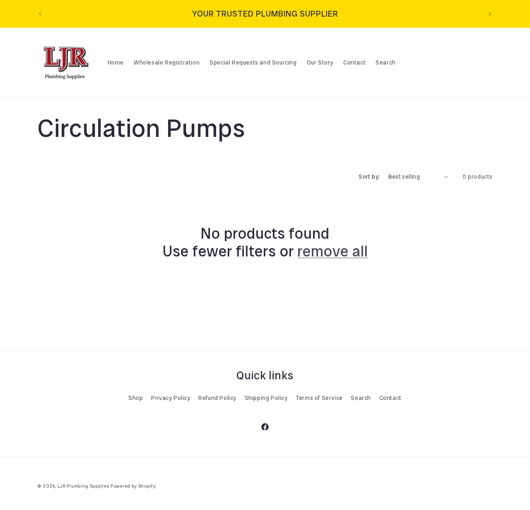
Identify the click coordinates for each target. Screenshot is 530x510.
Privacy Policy (170, 398)
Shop (135, 398)
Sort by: (369, 176)
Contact (390, 398)
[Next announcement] (490, 14)
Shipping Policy (266, 398)
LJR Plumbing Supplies (83, 486)
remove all (332, 251)
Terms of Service (319, 398)
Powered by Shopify (133, 486)
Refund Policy (217, 398)
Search (361, 398)
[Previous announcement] (40, 14)
